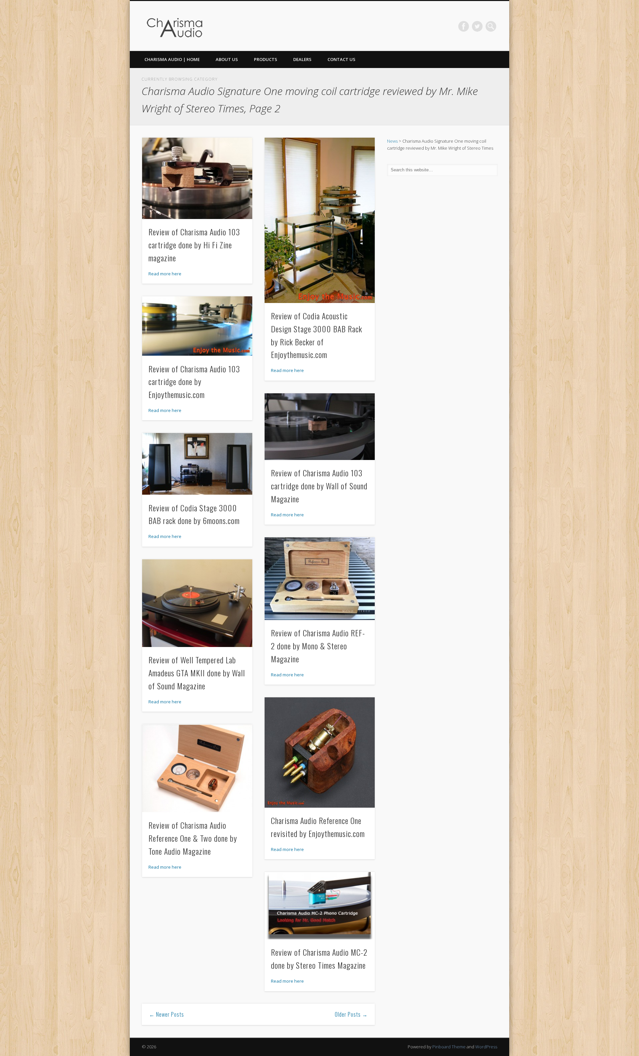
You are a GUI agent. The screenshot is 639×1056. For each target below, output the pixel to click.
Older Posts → (351, 1014)
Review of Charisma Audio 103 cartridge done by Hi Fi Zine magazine (194, 245)
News (392, 141)
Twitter (477, 26)
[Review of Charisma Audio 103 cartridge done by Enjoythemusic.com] (197, 326)
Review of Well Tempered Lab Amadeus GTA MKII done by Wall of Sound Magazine (196, 673)
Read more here (164, 274)
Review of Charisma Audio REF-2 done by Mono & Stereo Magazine (318, 646)
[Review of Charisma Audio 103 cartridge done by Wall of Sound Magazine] (320, 426)
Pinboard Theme (449, 1047)
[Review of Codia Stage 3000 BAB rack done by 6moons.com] (197, 464)
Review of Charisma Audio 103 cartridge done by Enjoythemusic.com (194, 382)
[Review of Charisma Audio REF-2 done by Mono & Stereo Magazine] (320, 578)
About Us (227, 59)
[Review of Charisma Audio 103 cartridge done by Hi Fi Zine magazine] (197, 178)
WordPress (486, 1047)
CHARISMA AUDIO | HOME (172, 59)
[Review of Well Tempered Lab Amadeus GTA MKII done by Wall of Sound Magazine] (197, 603)
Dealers (302, 59)
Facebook (463, 26)
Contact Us (341, 59)
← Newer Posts (166, 1014)
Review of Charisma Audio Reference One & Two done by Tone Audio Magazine (192, 838)
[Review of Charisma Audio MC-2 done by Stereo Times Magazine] (320, 906)
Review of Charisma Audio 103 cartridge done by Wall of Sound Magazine (319, 486)
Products (265, 59)
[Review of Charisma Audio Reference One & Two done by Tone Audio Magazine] (197, 768)
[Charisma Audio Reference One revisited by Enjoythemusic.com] (320, 752)
